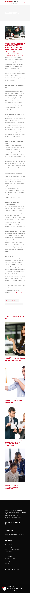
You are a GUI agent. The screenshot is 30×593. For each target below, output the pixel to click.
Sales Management (17, 53)
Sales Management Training (12, 549)
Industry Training (9, 551)
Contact (7, 563)
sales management (11, 300)
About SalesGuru (9, 544)
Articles (9, 53)
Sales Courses (8, 556)
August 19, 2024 (9, 398)
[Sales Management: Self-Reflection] (15, 380)
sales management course (14, 304)
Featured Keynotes (10, 558)
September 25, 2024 (10, 357)
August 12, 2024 (9, 483)
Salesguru (8, 51)
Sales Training (8, 547)
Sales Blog (7, 561)
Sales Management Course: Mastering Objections (12, 487)
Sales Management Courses (15, 55)
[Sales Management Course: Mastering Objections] (15, 465)
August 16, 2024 (9, 440)
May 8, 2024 (18, 51)
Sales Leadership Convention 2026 (14, 554)
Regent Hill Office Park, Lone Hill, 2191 (14, 534)
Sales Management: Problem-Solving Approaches (12, 443)
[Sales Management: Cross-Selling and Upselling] (15, 339)
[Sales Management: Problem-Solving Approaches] (15, 422)
